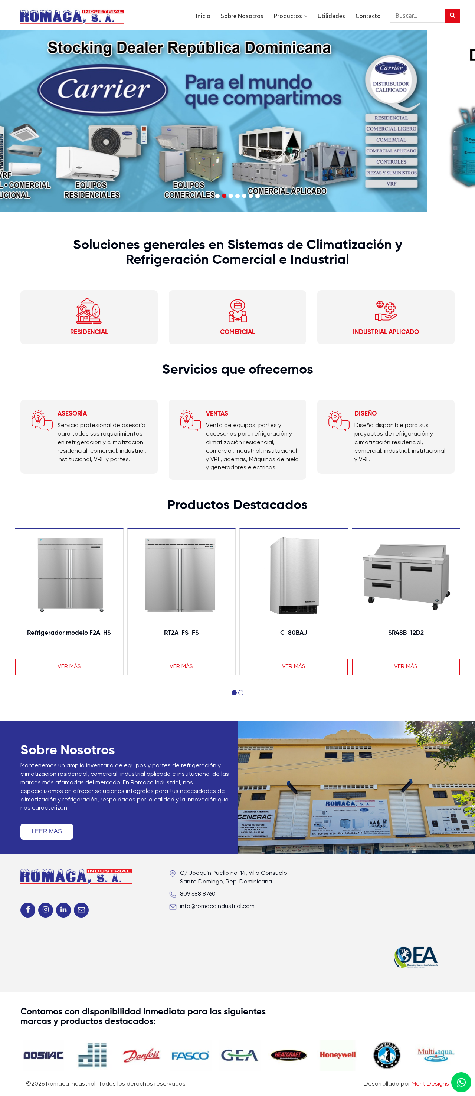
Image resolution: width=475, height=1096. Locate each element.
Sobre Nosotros (242, 16)
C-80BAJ (293, 633)
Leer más (47, 831)
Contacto (368, 16)
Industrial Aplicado (386, 332)
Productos (289, 16)
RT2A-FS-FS (181, 633)
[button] (234, 692)
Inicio (203, 16)
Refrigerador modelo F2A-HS (69, 633)
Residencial (89, 332)
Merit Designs (430, 1084)
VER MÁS (69, 667)
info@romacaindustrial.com (217, 906)
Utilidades (331, 16)
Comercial (237, 332)
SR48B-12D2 (406, 633)
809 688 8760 (198, 894)
